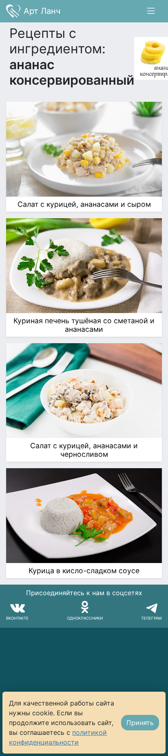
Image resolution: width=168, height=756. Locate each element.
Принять (140, 723)
